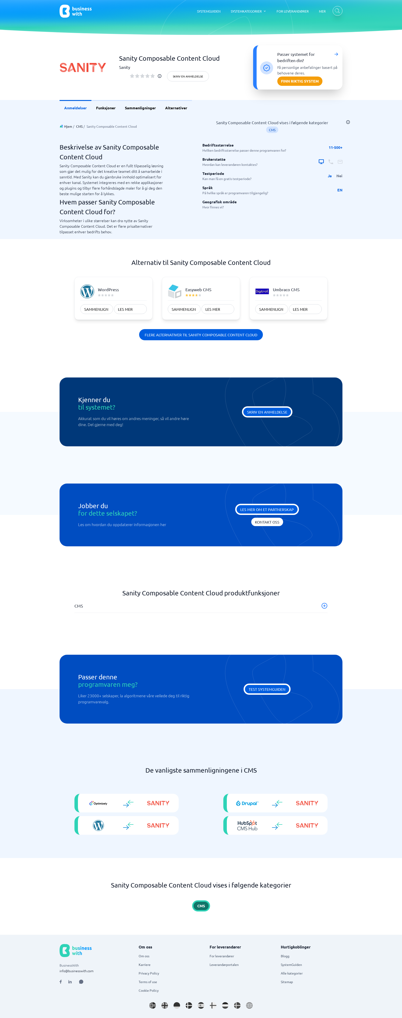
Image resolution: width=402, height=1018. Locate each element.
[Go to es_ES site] (201, 1005)
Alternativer (176, 107)
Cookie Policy (149, 990)
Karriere (145, 964)
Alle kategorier (292, 973)
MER (322, 11)
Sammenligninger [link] (140, 107)
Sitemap (287, 982)
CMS (79, 126)
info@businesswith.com (77, 970)
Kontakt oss (267, 522)
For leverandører (222, 956)
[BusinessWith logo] (76, 11)
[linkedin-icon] (70, 982)
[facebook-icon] (61, 982)
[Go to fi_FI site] (213, 1005)
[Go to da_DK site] (189, 1005)
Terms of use (148, 982)
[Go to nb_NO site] (152, 1005)
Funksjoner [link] (106, 107)
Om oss (144, 956)
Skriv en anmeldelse (188, 76)
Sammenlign (96, 309)
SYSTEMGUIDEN (209, 11)
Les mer (125, 309)
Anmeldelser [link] (75, 107)
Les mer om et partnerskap (267, 509)
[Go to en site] (249, 1005)
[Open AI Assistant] (81, 982)
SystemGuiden (291, 964)
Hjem (68, 126)
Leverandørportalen (224, 964)
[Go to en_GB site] (164, 1005)
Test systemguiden (267, 689)
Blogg (285, 956)
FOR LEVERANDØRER (293, 11)
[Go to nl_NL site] (225, 1005)
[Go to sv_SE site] (237, 1005)
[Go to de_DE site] (177, 1005)
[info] (159, 76)
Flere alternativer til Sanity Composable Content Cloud (201, 334)
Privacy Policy (149, 973)
